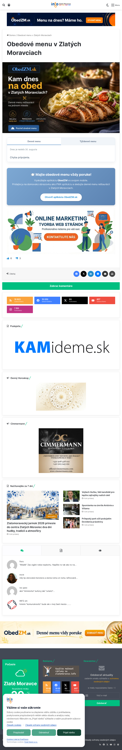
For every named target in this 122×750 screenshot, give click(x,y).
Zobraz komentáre (61, 285)
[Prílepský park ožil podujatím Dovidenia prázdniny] (71, 522)
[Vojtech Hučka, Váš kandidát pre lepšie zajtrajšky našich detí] (71, 496)
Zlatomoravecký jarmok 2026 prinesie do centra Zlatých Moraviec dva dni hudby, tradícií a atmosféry (31, 527)
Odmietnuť (44, 732)
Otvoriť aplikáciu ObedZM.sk (61, 197)
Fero (21, 561)
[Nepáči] (17, 258)
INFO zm (23, 601)
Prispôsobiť (18, 732)
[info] (61, 5)
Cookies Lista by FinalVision (17, 739)
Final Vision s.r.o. (31, 742)
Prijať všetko (69, 732)
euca (21, 574)
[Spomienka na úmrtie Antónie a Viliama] (71, 509)
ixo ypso (23, 588)
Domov (12, 35)
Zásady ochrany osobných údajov (100, 740)
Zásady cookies (14, 725)
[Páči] (8, 258)
